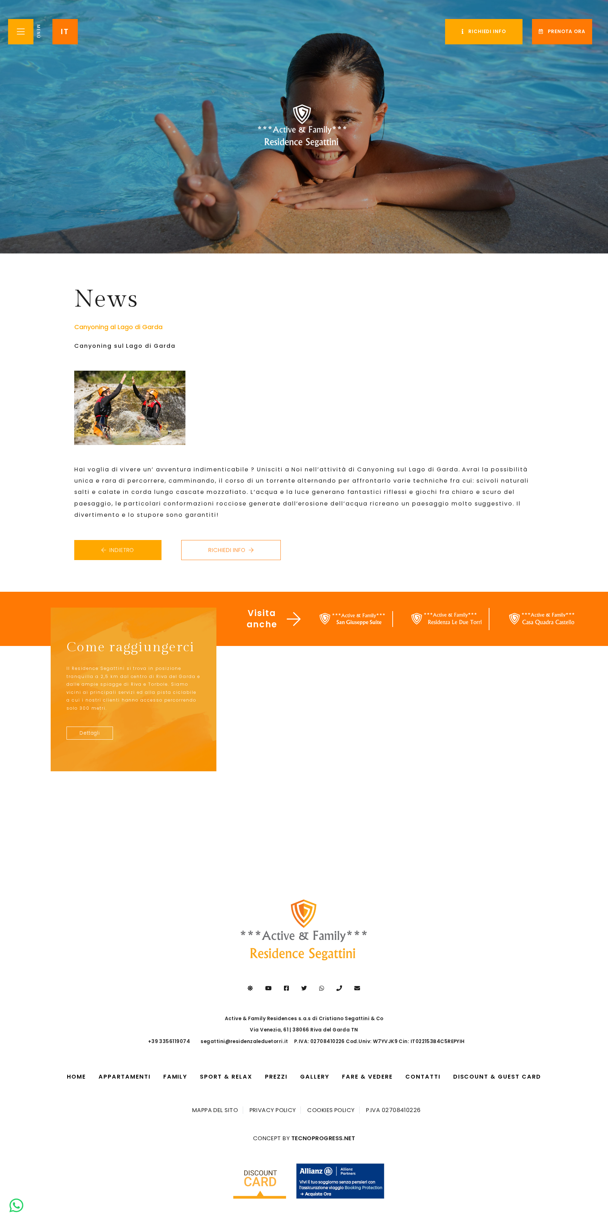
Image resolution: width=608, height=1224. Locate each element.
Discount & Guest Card (497, 1077)
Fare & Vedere (370, 1079)
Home (79, 1076)
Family (175, 1077)
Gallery (314, 1077)
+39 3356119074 (169, 1041)
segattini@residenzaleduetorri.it (244, 1041)
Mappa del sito (215, 1110)
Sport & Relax (226, 1077)
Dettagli (90, 733)
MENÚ (39, 32)
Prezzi (276, 1077)
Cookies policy (330, 1110)
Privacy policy (272, 1110)
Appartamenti (125, 1077)
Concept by (304, 1138)
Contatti (423, 1077)
